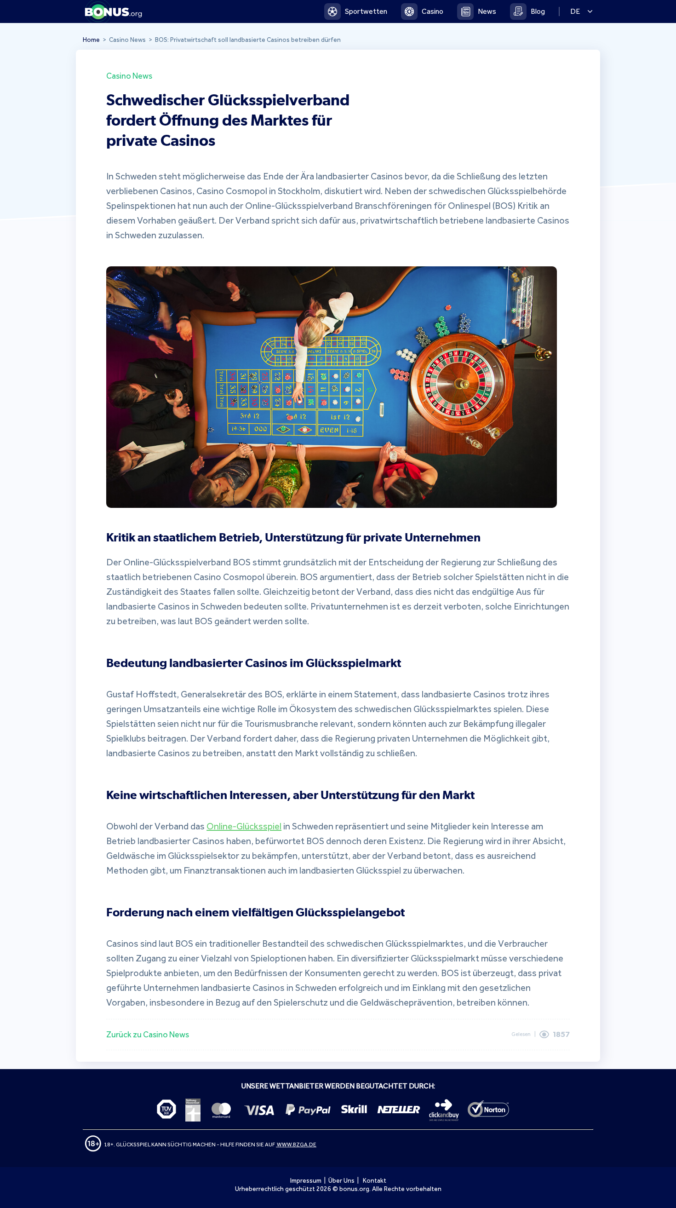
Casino (432, 11)
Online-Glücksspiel (243, 826)
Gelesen (521, 1034)
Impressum (305, 1181)
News (487, 11)
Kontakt (374, 1181)
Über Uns (341, 1181)
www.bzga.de (296, 1144)
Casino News (129, 75)
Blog (538, 11)
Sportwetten (366, 11)
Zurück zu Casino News (147, 1034)
